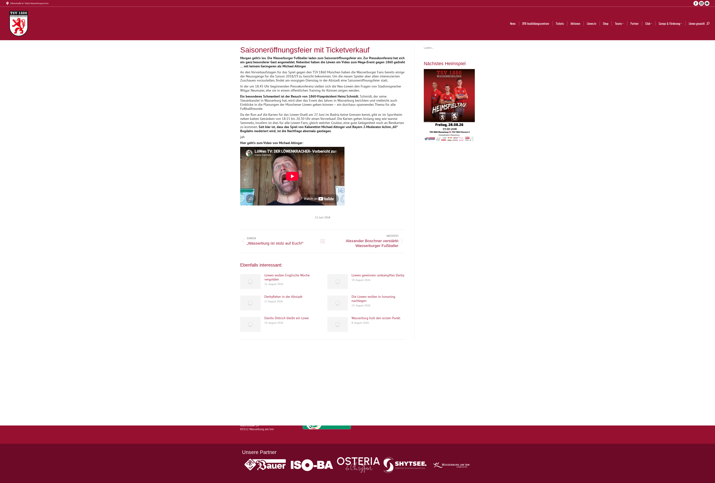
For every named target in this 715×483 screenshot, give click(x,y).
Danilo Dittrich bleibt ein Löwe (286, 318)
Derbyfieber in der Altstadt (283, 297)
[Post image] (250, 281)
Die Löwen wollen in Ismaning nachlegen (373, 299)
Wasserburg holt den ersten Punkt (376, 318)
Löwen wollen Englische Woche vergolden (287, 277)
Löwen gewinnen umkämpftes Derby (378, 275)
